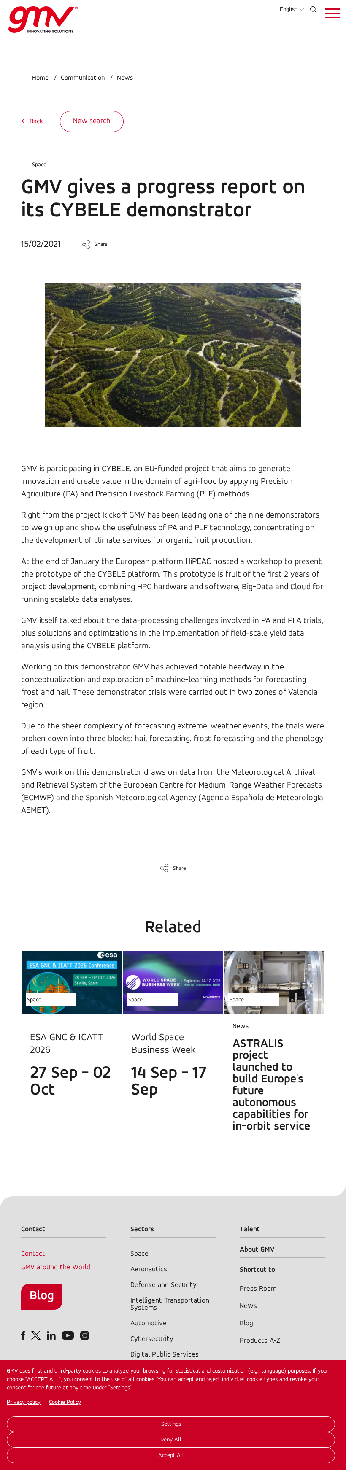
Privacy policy (24, 1402)
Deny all (170, 1440)
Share (101, 244)
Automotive (148, 1323)
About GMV (257, 1249)
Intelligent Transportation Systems (169, 1304)
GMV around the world (55, 1267)
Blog (42, 1296)
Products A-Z (260, 1340)
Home (40, 78)
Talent (250, 1229)
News (125, 78)
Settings (171, 1424)
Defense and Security (163, 1285)
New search (92, 121)
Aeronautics (148, 1269)
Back (36, 121)
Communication (83, 78)
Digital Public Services (164, 1354)
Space (39, 165)
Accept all (171, 1455)
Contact (33, 1253)
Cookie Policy (65, 1402)
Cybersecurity (151, 1339)
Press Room (258, 1288)
